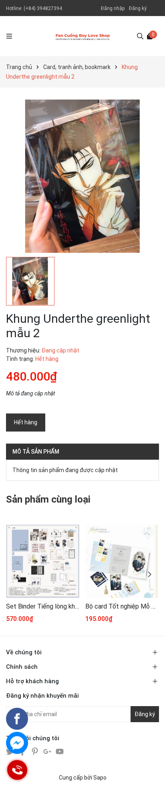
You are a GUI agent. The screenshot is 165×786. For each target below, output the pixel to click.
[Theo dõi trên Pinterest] (35, 750)
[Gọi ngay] (17, 769)
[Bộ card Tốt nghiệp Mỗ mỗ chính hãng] (122, 561)
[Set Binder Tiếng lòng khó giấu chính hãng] (42, 561)
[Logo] (83, 36)
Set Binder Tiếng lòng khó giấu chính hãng (42, 606)
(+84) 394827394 (43, 8)
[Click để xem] (82, 176)
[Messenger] (17, 743)
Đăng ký (138, 8)
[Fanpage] (17, 719)
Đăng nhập (113, 8)
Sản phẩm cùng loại (48, 499)
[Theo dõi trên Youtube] (60, 750)
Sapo (100, 777)
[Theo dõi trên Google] (47, 750)
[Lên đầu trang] (151, 772)
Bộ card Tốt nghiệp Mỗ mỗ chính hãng (122, 606)
